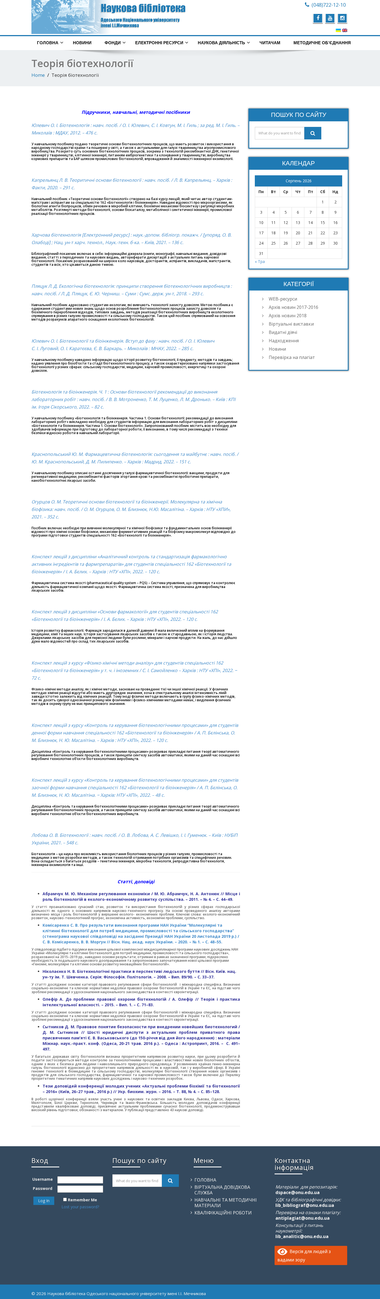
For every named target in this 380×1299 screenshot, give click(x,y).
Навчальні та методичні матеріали (225, 1203)
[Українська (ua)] (338, 30)
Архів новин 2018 (288, 315)
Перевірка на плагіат (292, 357)
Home (38, 75)
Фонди (113, 42)
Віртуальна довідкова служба (222, 1190)
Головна (47, 42)
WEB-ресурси (283, 299)
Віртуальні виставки (291, 324)
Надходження (284, 340)
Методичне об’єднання (322, 42)
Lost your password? (80, 1206)
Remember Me (82, 1199)
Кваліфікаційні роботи (223, 1213)
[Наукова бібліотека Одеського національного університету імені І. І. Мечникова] (108, 17)
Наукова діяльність (221, 42)
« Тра (260, 261)
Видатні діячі (283, 332)
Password (42, 1188)
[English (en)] (344, 30)
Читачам (270, 42)
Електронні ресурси (159, 42)
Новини (82, 42)
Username (42, 1179)
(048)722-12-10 (329, 4)
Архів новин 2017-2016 (293, 307)
